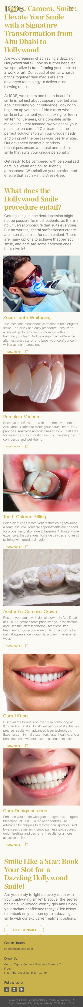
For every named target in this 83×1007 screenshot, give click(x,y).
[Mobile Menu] (71, 8)
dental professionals (47, 230)
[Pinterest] (21, 989)
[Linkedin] (14, 989)
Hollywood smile (18, 63)
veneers (29, 119)
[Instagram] (6, 989)
